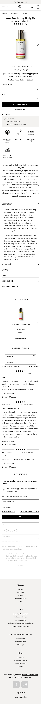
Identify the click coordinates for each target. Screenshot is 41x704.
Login (21, 517)
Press (20, 601)
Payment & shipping (20, 620)
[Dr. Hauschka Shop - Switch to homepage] (20, 5)
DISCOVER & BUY (20, 338)
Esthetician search (20, 642)
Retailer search (20, 110)
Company (20, 589)
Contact (20, 595)
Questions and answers (20, 598)
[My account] (32, 7)
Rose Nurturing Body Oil (20, 324)
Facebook (16, 684)
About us (20, 585)
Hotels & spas (20, 645)
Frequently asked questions (20, 614)
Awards (20, 666)
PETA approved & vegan (31, 140)
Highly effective (19, 139)
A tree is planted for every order (7, 156)
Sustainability (20, 592)
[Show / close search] (8, 7)
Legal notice (20, 693)
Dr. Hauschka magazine (20, 660)
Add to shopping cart (20, 104)
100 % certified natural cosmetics (7, 141)
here (20, 549)
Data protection (21, 697)
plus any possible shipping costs (26, 74)
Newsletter (20, 657)
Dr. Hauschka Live (20, 663)
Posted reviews (34, 367)
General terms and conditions (20, 626)
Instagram (24, 684)
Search (34, 356)
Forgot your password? (8, 511)
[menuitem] (3, 7)
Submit (20, 566)
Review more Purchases (12, 367)
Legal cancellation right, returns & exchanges (20, 623)
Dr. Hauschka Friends (20, 617)
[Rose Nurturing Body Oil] (20, 314)
